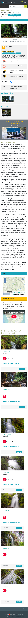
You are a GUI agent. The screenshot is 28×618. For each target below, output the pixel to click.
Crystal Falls (6, 472)
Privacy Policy (23, 609)
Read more (22, 369)
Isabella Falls (6, 510)
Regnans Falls (6, 351)
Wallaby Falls (6, 548)
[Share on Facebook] (11, 82)
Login (25, 2)
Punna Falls (6, 586)
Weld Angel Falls (7, 435)
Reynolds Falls (6, 389)
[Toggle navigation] (2, 6)
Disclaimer (4, 609)
